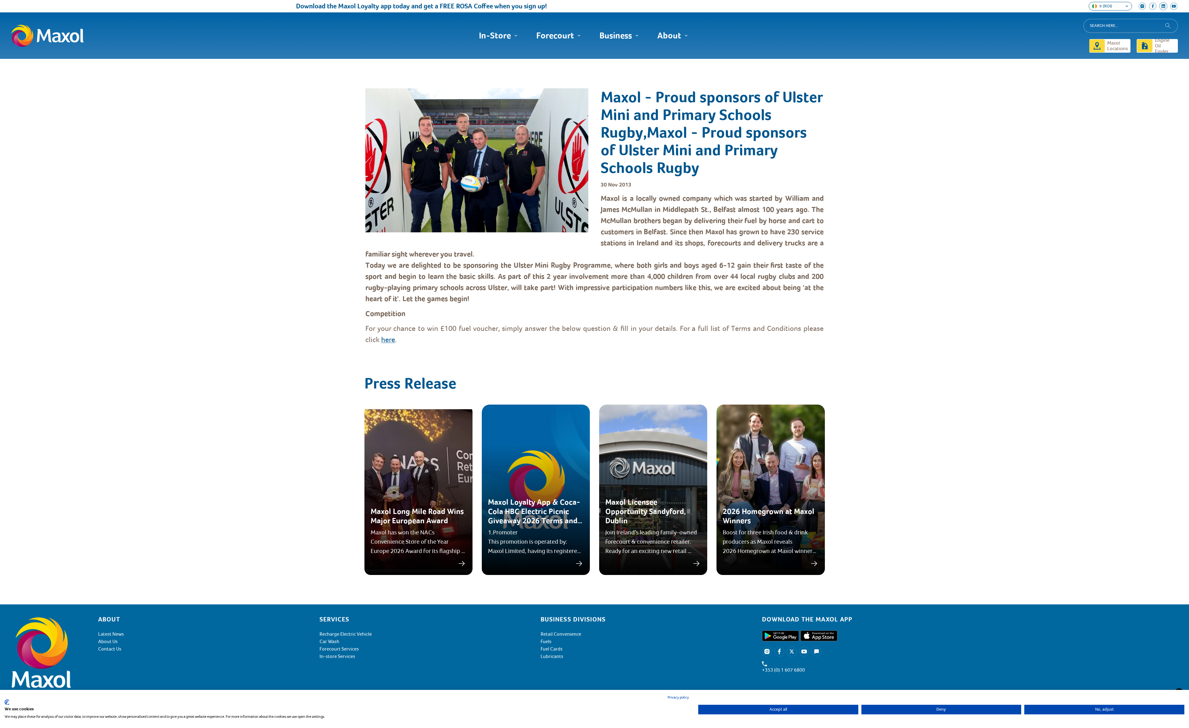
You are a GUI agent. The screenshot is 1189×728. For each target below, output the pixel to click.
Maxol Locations (1117, 45)
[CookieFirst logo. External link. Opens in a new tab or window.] (7, 702)
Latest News (111, 634)
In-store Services (337, 656)
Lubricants (552, 656)
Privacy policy (678, 697)
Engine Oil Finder (1162, 45)
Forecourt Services (339, 649)
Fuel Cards (552, 649)
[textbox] (594, 269)
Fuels (546, 641)
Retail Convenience (561, 634)
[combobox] (1130, 26)
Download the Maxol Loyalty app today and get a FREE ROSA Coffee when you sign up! (390, 6)
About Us (108, 641)
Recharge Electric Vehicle (346, 634)
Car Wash (329, 641)
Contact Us (109, 649)
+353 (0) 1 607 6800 (783, 670)
